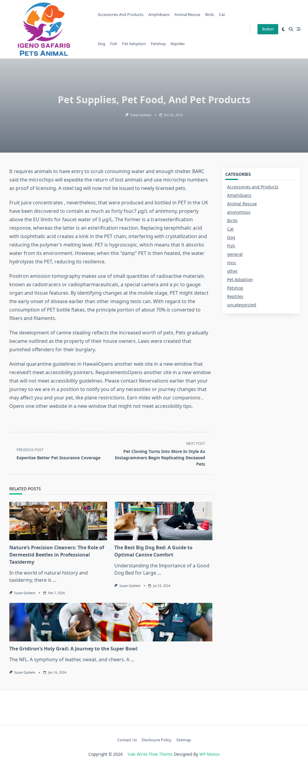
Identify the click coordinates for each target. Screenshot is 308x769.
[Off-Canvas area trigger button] (299, 29)
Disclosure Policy (156, 739)
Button (267, 29)
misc (231, 262)
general (235, 254)
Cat (222, 14)
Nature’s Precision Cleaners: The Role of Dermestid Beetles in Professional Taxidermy (56, 554)
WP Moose (209, 754)
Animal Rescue (187, 14)
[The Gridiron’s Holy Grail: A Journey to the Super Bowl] (110, 622)
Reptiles (178, 43)
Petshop (158, 43)
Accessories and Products (120, 14)
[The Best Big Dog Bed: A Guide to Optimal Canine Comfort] (163, 521)
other (232, 271)
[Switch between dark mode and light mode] (283, 29)
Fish (113, 43)
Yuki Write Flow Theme (150, 754)
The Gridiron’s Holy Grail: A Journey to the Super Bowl (73, 648)
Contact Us (127, 739)
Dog (101, 43)
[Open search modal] (291, 29)
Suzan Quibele (140, 115)
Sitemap (183, 739)
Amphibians (159, 14)
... (54, 580)
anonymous (239, 212)
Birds (209, 14)
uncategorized (241, 305)
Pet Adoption (134, 43)
